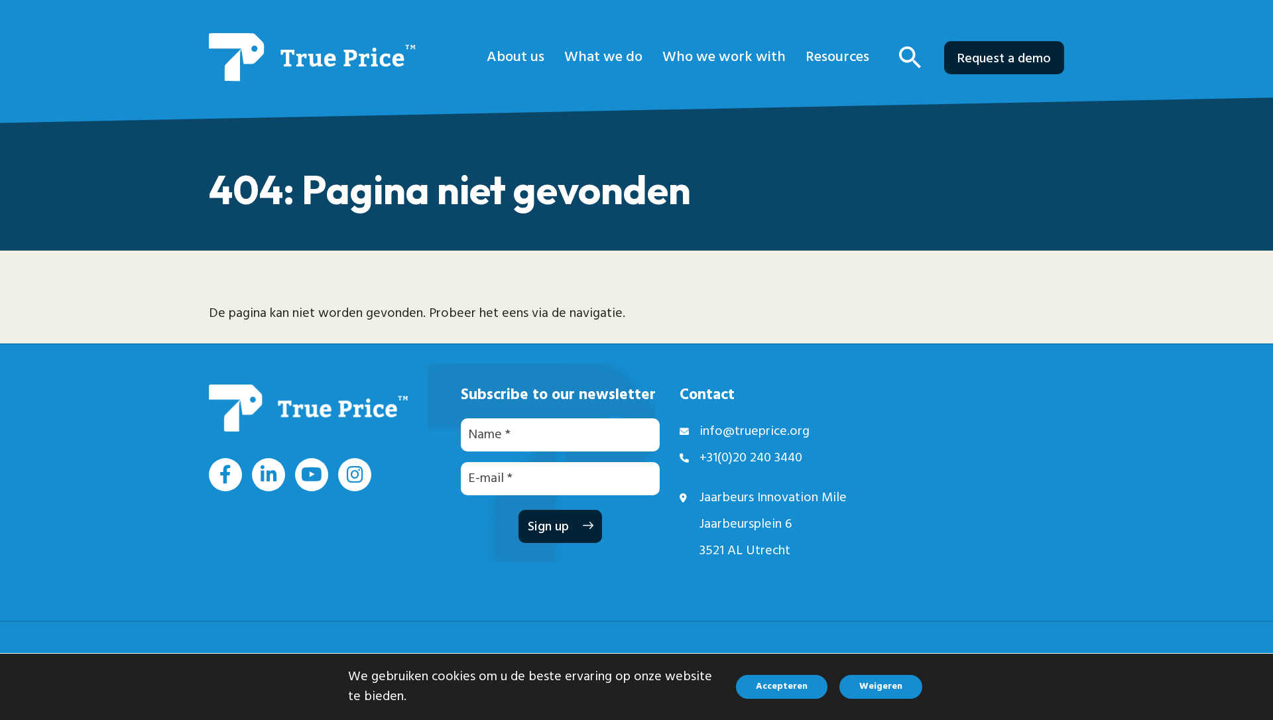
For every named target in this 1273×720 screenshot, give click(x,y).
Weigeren (880, 686)
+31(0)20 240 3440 (750, 458)
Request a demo (1004, 59)
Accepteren (782, 686)
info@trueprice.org (754, 431)
